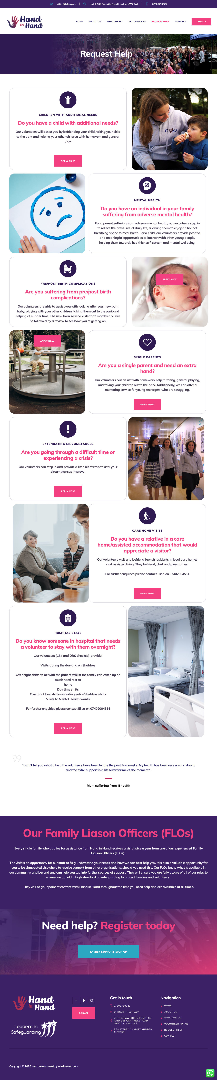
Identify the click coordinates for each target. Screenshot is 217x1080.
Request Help (160, 21)
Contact (180, 21)
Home (79, 21)
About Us (95, 21)
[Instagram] (75, 1000)
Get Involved (137, 21)
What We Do (115, 21)
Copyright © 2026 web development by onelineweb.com (43, 1066)
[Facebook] (91, 1000)
